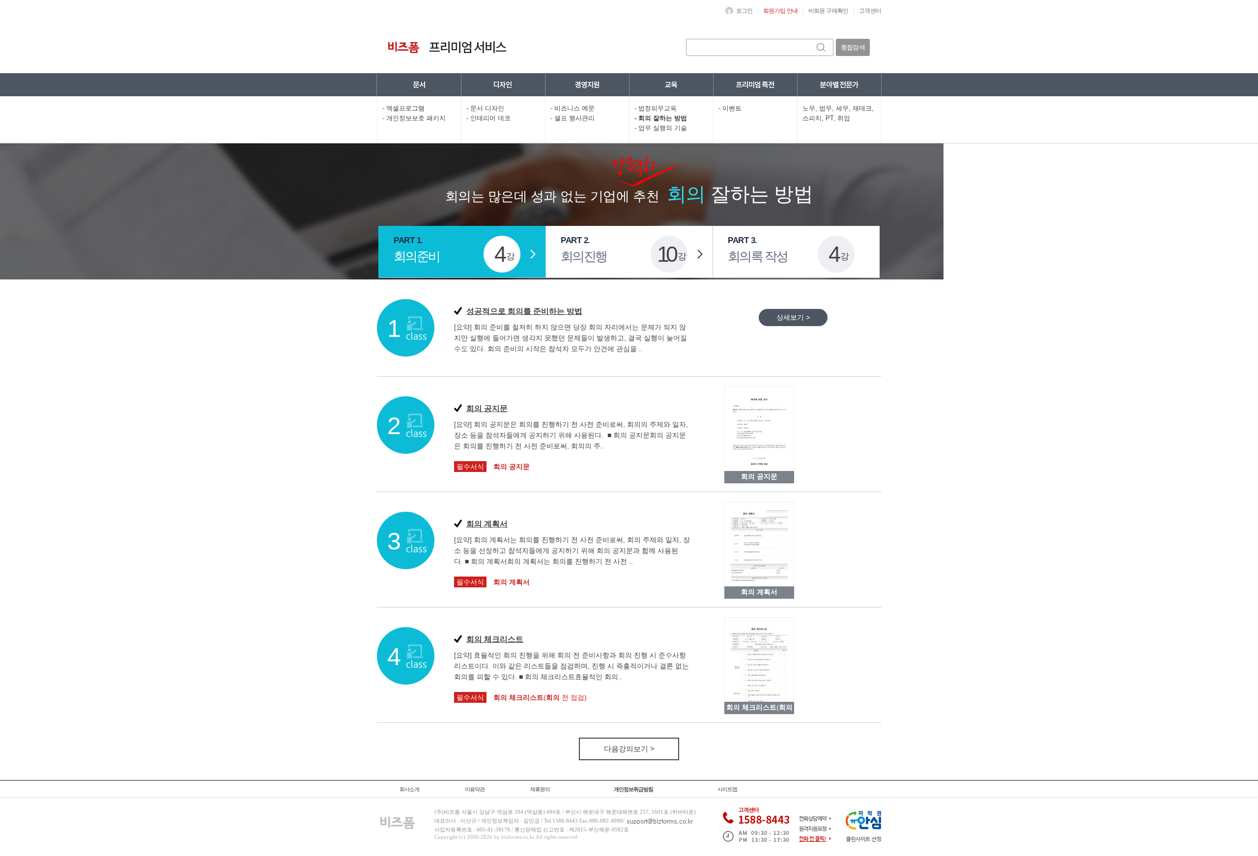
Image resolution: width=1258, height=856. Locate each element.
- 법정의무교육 (655, 108)
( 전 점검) (540, 697)
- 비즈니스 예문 (572, 108)
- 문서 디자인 (485, 108)
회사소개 (409, 789)
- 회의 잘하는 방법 (660, 118)
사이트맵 (727, 789)
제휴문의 (540, 789)
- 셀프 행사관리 (572, 118)
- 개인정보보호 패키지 (414, 118)
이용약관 (475, 789)
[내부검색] (822, 47)
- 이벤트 (730, 108)
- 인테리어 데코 (488, 118)
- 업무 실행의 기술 (660, 128)
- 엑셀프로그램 (403, 108)
